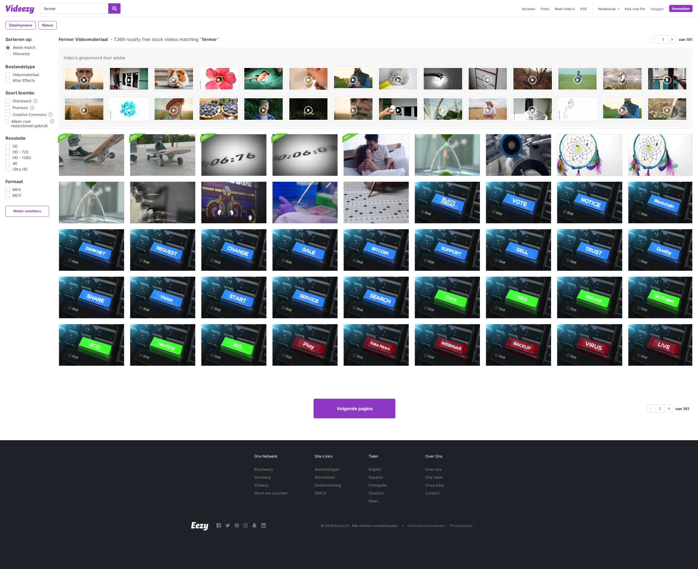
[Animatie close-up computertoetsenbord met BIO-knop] (234, 345)
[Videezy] (19, 9)
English (375, 469)
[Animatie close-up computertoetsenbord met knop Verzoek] (162, 250)
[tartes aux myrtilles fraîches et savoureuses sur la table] (218, 109)
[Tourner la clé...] (308, 79)
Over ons (433, 469)
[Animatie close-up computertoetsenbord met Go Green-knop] (660, 297)
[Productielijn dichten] (518, 155)
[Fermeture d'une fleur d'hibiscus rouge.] (218, 79)
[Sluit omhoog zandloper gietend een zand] (447, 155)
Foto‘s (545, 9)
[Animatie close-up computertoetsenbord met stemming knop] (518, 202)
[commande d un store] (129, 79)
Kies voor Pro (635, 9)
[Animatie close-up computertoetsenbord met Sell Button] (518, 250)
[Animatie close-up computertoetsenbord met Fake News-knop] (376, 345)
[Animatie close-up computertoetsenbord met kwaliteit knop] (660, 250)
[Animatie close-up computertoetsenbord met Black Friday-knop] (447, 202)
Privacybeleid (461, 525)
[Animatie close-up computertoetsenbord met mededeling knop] (589, 202)
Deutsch (376, 493)
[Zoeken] (114, 8)
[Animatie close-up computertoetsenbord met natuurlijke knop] (589, 297)
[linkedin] (263, 525)
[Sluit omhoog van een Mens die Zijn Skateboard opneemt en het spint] (162, 155)
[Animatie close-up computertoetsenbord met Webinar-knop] (447, 345)
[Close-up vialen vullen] (305, 202)
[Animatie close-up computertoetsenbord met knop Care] (447, 297)
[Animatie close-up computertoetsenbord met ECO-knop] (91, 345)
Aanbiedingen (327, 469)
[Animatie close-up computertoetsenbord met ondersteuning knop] (447, 250)
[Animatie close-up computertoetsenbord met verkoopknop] (305, 250)
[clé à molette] (398, 79)
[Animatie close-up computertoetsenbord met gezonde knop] (162, 345)
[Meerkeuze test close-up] (376, 202)
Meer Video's (565, 9)
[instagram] (245, 525)
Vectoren (528, 9)
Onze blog (434, 485)
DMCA (320, 493)
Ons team (434, 477)
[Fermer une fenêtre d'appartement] (667, 79)
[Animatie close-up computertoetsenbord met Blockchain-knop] (660, 202)
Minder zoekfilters (27, 211)
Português (378, 485)
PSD (583, 9)
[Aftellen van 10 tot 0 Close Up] (234, 155)
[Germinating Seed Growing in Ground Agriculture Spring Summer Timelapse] (308, 109)
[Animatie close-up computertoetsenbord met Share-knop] (91, 297)
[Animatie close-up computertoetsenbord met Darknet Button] (91, 250)
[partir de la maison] (532, 109)
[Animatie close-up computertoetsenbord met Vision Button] (162, 297)
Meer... (375, 501)
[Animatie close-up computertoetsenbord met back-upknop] (518, 345)
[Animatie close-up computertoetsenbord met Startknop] (234, 297)
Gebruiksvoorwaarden (426, 525)
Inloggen (657, 9)
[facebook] (218, 525)
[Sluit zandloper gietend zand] (91, 202)
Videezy (261, 485)
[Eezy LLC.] (199, 525)
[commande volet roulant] (398, 109)
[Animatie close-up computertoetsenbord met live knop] (660, 345)
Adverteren (325, 477)
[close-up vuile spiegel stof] (162, 202)
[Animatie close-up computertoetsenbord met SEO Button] (518, 297)
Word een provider (270, 493)
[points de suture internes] (263, 79)
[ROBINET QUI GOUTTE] (443, 79)
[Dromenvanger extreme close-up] (589, 155)
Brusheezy (263, 469)
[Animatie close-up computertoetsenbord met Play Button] (305, 345)
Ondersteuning (328, 485)
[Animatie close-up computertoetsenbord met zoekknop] (376, 297)
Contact (432, 493)
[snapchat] (254, 525)
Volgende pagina (354, 408)
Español (376, 477)
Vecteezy (262, 477)
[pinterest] (236, 525)
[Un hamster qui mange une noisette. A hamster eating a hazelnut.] (173, 79)
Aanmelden (681, 9)
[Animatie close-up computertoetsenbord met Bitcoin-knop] (376, 250)
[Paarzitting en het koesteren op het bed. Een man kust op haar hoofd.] (376, 155)
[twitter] (227, 525)
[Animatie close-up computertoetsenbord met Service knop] (305, 297)
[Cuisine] (488, 79)
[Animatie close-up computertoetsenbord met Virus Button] (589, 345)
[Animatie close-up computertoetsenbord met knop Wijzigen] (234, 250)
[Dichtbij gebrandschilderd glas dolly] (234, 202)
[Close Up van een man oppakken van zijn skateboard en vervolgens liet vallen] (91, 155)
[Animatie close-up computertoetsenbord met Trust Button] (589, 250)
